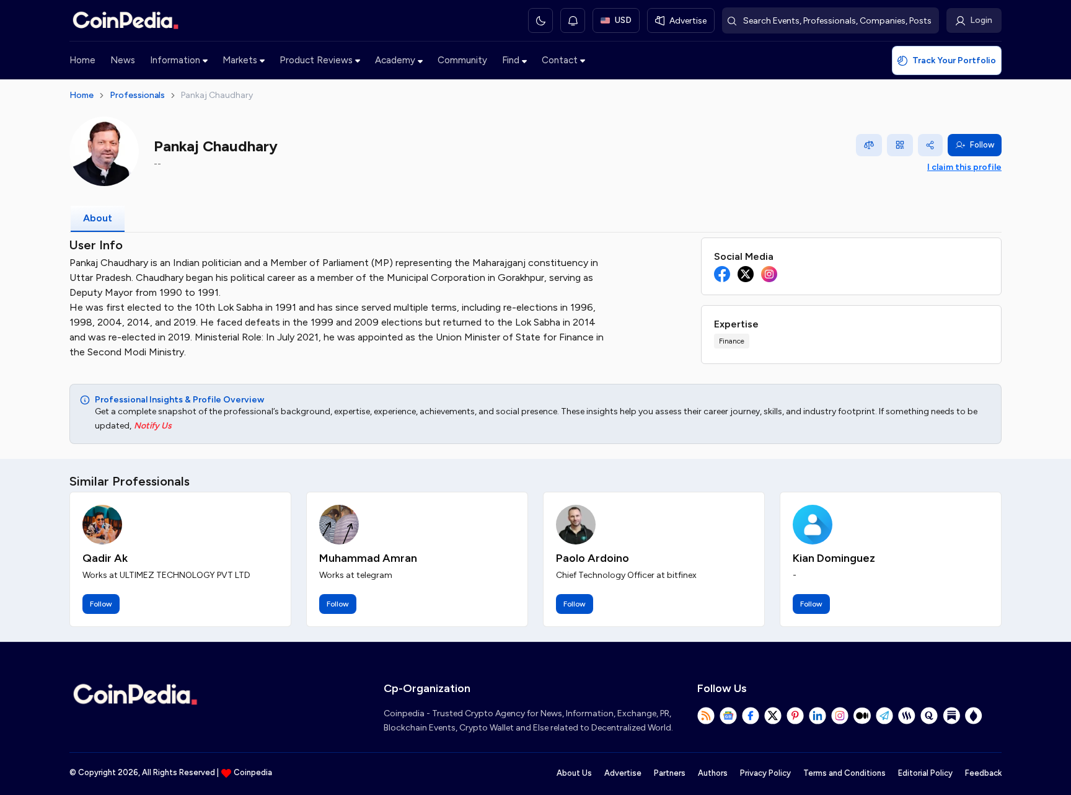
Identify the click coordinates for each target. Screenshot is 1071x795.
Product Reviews (316, 60)
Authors (713, 773)
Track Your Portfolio (954, 60)
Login (981, 20)
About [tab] (97, 218)
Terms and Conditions (844, 773)
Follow (982, 144)
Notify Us (153, 425)
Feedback (983, 773)
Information (175, 60)
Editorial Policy (925, 773)
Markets (240, 60)
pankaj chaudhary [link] (217, 95)
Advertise (622, 773)
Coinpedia (253, 772)
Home (82, 60)
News (122, 60)
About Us (574, 773)
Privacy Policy (765, 773)
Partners (669, 773)
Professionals (137, 95)
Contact (560, 60)
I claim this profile (964, 167)
